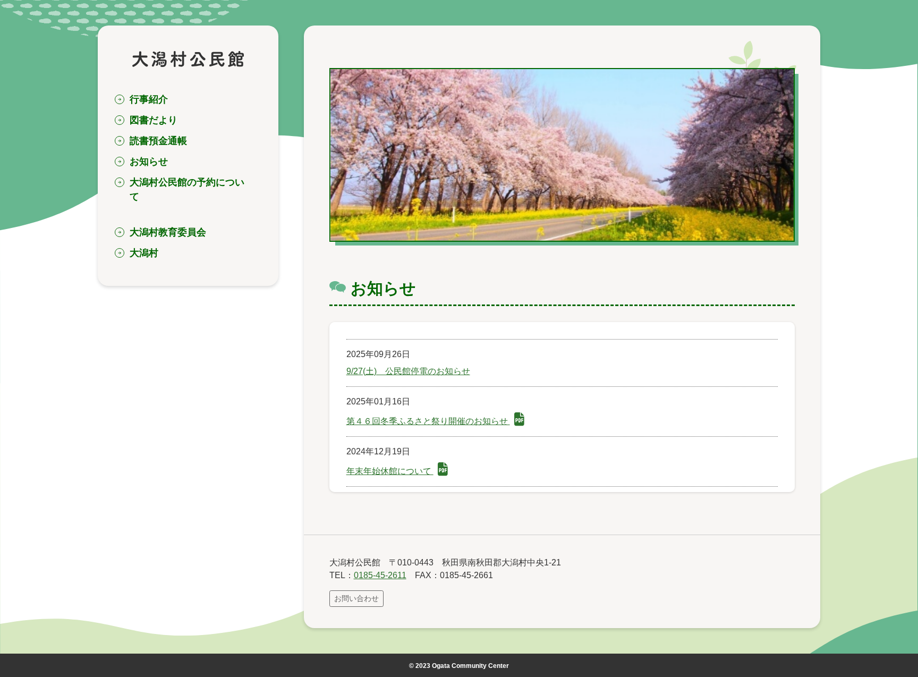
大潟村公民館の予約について (187, 189)
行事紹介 (149, 99)
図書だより (153, 120)
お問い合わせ (356, 598)
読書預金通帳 (158, 141)
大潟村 (144, 253)
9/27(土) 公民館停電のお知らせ (408, 371)
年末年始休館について (390, 471)
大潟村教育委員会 (168, 232)
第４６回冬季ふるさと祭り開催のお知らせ (428, 421)
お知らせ (149, 161)
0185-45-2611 (380, 575)
